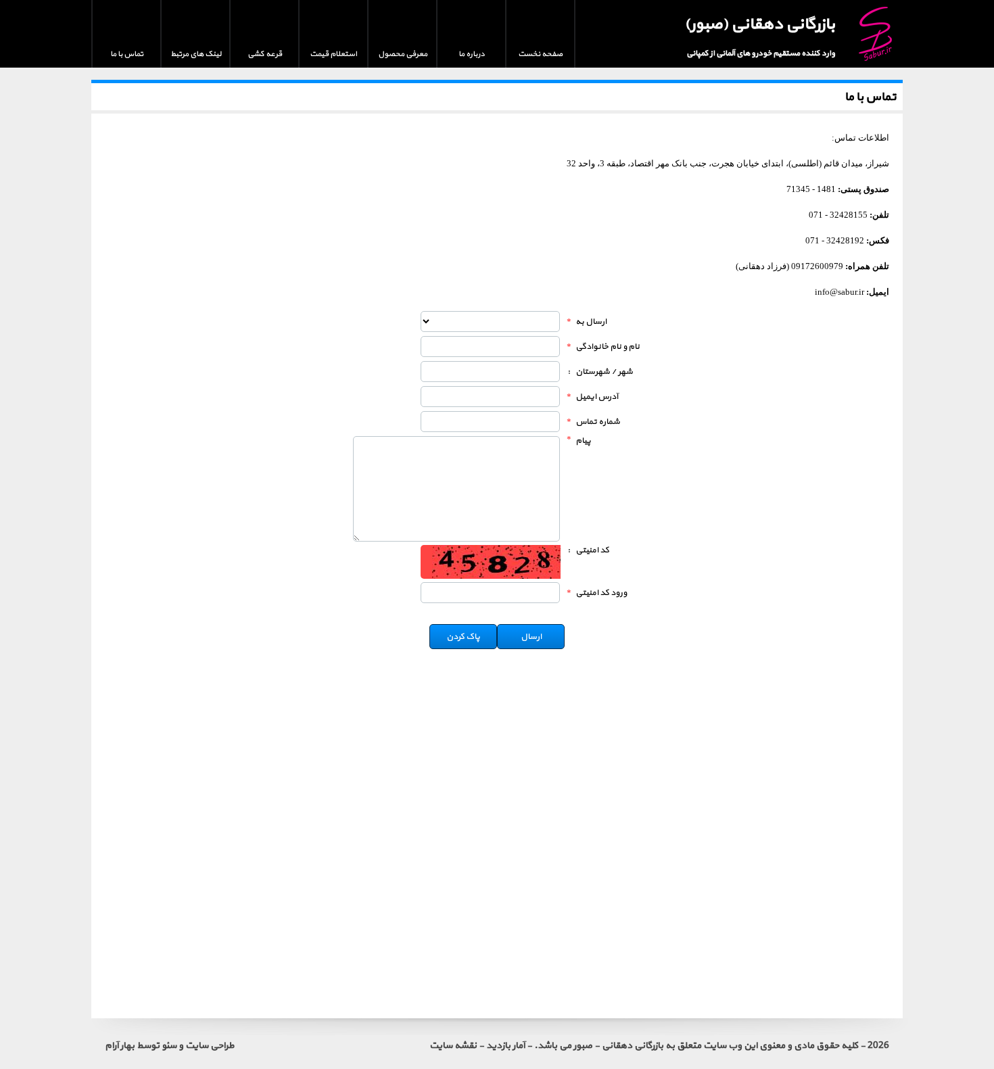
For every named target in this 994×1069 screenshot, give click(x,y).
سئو (169, 1046)
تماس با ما (126, 54)
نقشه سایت (453, 1046)
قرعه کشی (264, 54)
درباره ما (471, 54)
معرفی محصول (402, 54)
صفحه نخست (540, 54)
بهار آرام (120, 1046)
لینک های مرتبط (195, 54)
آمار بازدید (505, 1046)
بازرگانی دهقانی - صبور (618, 1046)
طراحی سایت (209, 1046)
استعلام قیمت (333, 54)
